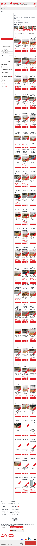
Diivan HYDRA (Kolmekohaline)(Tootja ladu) (18, 229)
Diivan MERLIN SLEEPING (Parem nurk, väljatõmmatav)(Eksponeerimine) (25, 288)
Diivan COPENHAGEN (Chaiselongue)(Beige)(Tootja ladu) (33, 94)
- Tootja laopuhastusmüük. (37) (6, 44)
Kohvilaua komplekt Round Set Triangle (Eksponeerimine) (25, 459)
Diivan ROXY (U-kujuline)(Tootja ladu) (18, 384)
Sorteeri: (19, 33)
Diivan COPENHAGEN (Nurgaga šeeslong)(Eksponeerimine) (33, 113)
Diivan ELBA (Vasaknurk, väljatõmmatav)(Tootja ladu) (33, 152)
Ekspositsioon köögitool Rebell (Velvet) (18, 421)
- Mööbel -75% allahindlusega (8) (5, 50)
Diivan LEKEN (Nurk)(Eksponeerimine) (33, 229)
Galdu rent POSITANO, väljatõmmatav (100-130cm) (32, 421)
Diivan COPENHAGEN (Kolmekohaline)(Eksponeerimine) (25, 113)
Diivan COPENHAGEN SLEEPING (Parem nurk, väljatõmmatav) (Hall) (18, 133)
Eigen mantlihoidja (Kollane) (25, 402)
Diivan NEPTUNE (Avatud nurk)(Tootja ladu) (25, 327)
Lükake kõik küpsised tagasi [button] (21, 543)
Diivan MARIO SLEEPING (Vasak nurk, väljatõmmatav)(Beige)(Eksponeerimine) (18, 268)
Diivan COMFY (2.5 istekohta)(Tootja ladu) (17, 56)
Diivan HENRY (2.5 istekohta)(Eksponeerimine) (33, 210)
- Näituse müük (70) (5, 41)
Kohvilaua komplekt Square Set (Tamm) (33, 459)
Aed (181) (3, 18)
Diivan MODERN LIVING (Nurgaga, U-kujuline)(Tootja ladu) (32, 308)
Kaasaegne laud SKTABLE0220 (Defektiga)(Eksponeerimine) (33, 440)
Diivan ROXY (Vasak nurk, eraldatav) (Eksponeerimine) (25, 384)
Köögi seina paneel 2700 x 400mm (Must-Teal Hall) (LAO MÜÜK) (33, 478)
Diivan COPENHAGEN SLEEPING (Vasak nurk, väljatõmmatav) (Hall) (25, 133)
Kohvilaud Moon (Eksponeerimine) (18, 477)
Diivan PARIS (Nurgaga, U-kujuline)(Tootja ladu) (18, 346)
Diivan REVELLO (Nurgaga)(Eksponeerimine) (25, 346)
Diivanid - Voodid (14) (5, 16)
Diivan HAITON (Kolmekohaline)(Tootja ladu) (25, 191)
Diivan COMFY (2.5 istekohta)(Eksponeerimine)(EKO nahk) (33, 37)
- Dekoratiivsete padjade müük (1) (6, 47)
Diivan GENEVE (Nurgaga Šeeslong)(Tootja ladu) (17, 191)
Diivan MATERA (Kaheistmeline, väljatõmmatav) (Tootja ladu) (25, 267)
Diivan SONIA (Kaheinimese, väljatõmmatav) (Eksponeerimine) (33, 384)
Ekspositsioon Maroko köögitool (25, 421)
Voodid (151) (4, 20)
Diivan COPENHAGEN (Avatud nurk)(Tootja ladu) (18, 94)
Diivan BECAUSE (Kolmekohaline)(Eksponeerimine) (25, 37)
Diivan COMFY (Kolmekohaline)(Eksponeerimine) (25, 75)
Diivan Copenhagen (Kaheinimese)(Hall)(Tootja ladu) (18, 113)
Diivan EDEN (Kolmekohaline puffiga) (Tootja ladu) (17, 152)
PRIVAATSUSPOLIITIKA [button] (10, 544)
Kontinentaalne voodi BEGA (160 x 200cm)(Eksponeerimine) (25, 478)
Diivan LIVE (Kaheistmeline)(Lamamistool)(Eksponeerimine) (18, 248)
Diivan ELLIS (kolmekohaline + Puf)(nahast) (25, 172)
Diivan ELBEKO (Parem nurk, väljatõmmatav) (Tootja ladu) (17, 172)
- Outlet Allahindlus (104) (6, 52)
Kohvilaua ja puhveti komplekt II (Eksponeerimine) (17, 459)
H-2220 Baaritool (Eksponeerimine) (25, 440)
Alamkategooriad (4, 64)
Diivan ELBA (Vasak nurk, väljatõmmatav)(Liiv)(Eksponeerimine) (25, 153)
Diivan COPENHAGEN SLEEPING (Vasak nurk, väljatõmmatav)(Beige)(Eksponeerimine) (33, 133)
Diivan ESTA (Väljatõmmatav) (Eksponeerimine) (33, 172)
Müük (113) (3, 39)
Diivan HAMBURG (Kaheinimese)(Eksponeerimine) (18, 210)
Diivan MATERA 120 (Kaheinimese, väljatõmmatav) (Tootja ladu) (33, 267)
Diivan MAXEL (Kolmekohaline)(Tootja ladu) (18, 287)
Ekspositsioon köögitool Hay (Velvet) (32, 403)
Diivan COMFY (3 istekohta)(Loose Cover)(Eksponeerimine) (18, 75)
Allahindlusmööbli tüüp (5, 74)
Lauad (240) (4, 37)
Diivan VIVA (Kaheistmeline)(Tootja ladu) (17, 403)
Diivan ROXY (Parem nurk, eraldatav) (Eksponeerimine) (33, 365)
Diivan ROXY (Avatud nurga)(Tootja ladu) (17, 365)
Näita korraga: (31, 33)
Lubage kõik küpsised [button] (33, 542)
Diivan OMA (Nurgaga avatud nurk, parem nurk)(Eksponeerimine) (33, 327)
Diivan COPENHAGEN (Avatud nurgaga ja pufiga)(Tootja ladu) (33, 75)
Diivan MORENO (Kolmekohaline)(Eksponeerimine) (18, 327)
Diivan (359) (4, 14)
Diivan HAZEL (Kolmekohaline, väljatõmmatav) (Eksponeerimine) (25, 210)
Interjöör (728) (4, 35)
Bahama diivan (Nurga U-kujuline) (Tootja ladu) (18, 37)
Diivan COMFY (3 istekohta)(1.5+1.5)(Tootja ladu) (25, 56)
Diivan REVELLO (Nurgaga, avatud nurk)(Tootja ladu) (33, 346)
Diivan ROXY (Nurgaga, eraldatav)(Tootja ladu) (25, 365)
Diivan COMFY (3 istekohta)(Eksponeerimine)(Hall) (33, 56)
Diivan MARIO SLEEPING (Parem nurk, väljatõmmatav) (33, 248)
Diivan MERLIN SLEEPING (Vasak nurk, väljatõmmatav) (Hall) (25, 308)
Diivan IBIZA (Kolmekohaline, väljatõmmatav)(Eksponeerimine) (25, 229)
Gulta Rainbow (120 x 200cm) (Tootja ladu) (17, 440)
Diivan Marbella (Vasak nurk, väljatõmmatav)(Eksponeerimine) (25, 248)
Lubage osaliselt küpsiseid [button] (27, 542)
